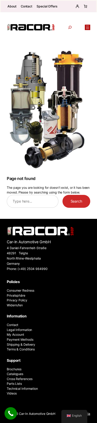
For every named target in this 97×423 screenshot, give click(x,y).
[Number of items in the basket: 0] (85, 6)
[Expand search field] (69, 27)
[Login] (77, 6)
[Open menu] (87, 27)
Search (76, 201)
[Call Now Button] (11, 413)
